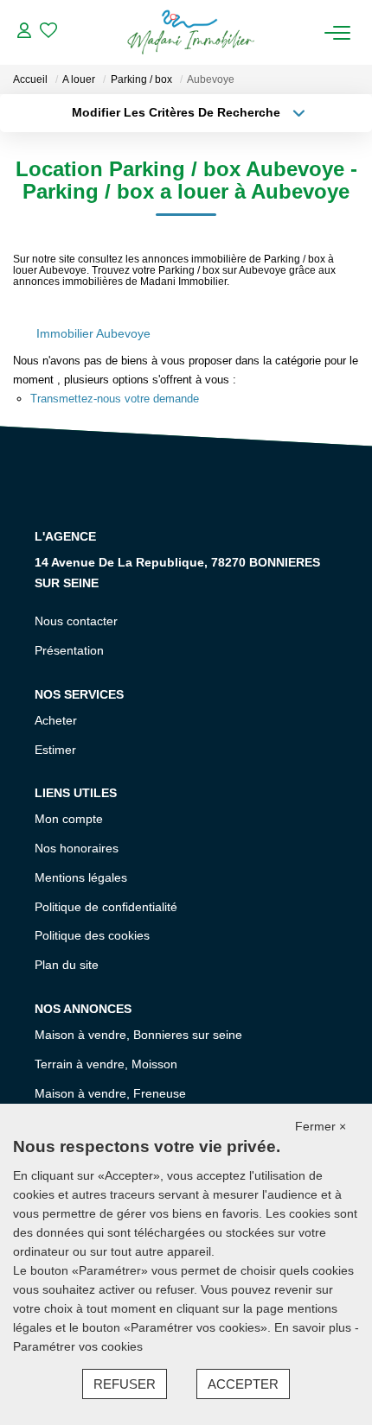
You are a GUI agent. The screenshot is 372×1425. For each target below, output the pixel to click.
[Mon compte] (24, 32)
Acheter (56, 720)
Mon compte (69, 819)
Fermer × (320, 1126)
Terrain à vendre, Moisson (106, 1064)
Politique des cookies (92, 935)
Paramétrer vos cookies (78, 1346)
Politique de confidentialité (106, 907)
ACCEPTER (243, 1384)
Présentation (69, 650)
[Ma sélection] (48, 32)
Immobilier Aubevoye (93, 333)
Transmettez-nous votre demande (114, 398)
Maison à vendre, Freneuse (110, 1093)
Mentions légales (81, 877)
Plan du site (67, 965)
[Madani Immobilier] (190, 32)
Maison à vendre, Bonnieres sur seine (138, 1035)
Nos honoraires (77, 848)
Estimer (55, 750)
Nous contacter (76, 621)
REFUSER (124, 1384)
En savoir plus (314, 1327)
